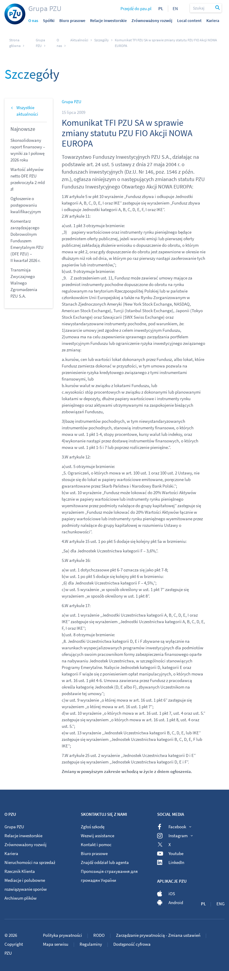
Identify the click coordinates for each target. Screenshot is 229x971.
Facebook (177, 826)
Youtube (175, 853)
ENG (220, 903)
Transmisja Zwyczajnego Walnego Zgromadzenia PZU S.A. (23, 283)
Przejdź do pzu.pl (135, 8)
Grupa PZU (44, 8)
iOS (171, 893)
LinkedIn (176, 862)
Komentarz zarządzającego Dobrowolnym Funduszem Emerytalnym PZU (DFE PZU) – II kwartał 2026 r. (27, 240)
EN (175, 8)
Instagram (178, 835)
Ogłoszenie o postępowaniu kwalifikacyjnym (25, 205)
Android (175, 902)
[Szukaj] (217, 8)
